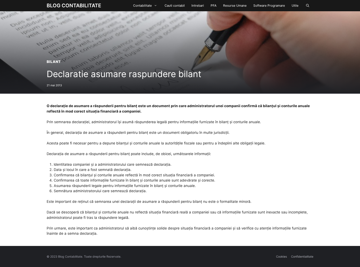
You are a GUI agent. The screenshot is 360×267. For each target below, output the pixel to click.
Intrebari (197, 6)
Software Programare (269, 6)
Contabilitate (142, 6)
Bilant (54, 62)
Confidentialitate (302, 256)
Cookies (281, 256)
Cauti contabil (175, 6)
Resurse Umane (235, 6)
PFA (213, 6)
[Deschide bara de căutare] (307, 5)
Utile (295, 6)
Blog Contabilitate (74, 6)
